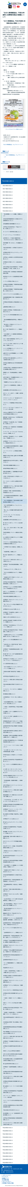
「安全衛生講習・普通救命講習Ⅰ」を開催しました (12, 781)
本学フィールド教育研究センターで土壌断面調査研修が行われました (12, 592)
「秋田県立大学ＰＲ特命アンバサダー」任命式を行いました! (12, 870)
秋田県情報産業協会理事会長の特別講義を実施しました (12, 1027)
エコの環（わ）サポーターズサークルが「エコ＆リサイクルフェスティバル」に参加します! (12, 770)
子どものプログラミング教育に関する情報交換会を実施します (12, 1123)
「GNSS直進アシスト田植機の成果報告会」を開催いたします (13, 334)
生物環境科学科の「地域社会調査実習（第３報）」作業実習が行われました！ (12, 923)
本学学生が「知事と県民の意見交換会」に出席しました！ (12, 890)
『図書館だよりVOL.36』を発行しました (12, 382)
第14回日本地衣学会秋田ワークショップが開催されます (12, 856)
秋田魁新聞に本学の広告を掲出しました (12, 390)
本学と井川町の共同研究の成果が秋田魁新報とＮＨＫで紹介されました (12, 1054)
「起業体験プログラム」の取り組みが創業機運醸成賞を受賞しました (12, 486)
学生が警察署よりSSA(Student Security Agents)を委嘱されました (12, 1032)
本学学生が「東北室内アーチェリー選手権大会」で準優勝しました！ (12, 437)
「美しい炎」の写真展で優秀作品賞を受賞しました (12, 510)
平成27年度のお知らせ (8, 1134)
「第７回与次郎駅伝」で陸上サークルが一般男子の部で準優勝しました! (12, 904)
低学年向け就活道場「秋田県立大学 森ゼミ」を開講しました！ (12, 621)
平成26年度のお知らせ (8, 1137)
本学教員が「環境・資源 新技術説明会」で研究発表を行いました (13, 491)
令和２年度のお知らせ (8, 204)
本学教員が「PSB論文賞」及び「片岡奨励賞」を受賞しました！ (12, 422)
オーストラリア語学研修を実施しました (12, 231)
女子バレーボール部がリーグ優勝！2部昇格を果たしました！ (13, 394)
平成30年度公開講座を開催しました (11, 465)
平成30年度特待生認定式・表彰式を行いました (12, 1018)
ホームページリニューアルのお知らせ (11, 235)
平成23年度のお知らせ (8, 1146)
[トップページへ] (6, 1166)
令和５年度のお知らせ (8, 195)
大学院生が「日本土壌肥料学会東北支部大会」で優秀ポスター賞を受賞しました (12, 950)
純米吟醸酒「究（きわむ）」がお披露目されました (13, 243)
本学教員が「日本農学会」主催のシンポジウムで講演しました (12, 613)
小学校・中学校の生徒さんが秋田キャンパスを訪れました (12, 477)
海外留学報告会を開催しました (10, 468)
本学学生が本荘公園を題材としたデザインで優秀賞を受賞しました (12, 358)
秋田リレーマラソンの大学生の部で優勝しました (12, 1003)
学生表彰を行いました (8, 967)
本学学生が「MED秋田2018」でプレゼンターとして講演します (13, 626)
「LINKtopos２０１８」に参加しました (12, 569)
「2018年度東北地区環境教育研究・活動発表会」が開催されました (13, 446)
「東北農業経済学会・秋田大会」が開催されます (12, 885)
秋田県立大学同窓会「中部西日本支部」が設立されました (12, 310)
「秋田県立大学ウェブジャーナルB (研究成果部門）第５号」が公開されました (12, 635)
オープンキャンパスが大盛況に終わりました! (12, 928)
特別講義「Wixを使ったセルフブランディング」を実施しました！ (13, 832)
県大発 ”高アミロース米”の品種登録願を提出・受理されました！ (12, 654)
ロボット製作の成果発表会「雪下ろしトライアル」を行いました (12, 339)
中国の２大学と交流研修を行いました (11, 617)
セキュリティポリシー (7, 1181)
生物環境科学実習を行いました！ (10, 959)
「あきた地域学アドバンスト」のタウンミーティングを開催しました (12, 667)
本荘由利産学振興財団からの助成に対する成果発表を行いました (12, 219)
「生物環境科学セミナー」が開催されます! (13, 932)
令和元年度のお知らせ (8, 208)
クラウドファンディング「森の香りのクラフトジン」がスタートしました (12, 398)
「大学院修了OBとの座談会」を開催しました (13, 547)
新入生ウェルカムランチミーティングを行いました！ (12, 822)
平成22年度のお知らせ (8, 1150)
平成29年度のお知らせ (8, 1127)
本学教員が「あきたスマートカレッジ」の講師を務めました (12, 600)
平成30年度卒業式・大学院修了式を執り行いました (12, 248)
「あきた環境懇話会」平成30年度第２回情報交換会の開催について (12, 501)
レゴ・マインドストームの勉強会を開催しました (12, 451)
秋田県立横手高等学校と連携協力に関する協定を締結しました (12, 731)
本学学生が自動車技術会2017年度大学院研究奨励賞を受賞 (13, 1106)
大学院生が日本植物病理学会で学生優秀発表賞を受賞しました (12, 1091)
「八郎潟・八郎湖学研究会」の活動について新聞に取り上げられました (12, 971)
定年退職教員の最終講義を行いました (11, 223)
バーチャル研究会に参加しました (10, 281)
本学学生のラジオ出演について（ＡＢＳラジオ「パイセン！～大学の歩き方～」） (12, 659)
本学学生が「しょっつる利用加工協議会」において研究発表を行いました (12, 587)
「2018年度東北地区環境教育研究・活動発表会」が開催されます (13, 496)
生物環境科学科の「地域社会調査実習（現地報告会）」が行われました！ (12, 880)
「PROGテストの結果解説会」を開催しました (12, 386)
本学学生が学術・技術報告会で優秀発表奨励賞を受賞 (12, 272)
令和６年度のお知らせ (8, 192)
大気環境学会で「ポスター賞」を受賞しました (12, 697)
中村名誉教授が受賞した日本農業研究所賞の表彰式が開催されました (12, 1059)
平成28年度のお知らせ (8, 1131)
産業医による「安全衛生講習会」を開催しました (12, 373)
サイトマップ (5, 1176)
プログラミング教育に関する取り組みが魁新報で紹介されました (12, 1037)
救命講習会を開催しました (9, 694)
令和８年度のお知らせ (8, 185)
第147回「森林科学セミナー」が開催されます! (12, 555)
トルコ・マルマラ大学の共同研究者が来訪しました (12, 1101)
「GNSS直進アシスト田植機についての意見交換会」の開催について (13, 866)
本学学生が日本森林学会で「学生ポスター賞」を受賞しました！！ (12, 227)
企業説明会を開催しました (9, 307)
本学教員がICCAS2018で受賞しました (11, 609)
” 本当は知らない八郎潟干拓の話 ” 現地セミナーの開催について (12, 645)
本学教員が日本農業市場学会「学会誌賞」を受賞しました (12, 827)
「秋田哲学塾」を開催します (9, 551)
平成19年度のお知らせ (8, 1159)
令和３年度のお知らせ (8, 201)
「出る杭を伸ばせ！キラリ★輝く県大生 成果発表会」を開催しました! (13, 899)
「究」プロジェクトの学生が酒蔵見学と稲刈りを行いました (12, 605)
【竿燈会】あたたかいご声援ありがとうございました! (12, 851)
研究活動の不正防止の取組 (8, 1183)
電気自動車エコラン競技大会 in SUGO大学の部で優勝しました (12, 795)
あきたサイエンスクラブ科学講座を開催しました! (12, 842)
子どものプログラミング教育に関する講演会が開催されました (12, 790)
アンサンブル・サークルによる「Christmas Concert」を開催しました (13, 432)
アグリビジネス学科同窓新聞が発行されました (12, 315)
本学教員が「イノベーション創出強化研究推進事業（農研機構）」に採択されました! (12, 918)
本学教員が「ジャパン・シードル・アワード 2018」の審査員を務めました (12, 810)
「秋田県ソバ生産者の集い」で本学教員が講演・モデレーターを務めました (12, 1013)
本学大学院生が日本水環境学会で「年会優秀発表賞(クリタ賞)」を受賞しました (12, 267)
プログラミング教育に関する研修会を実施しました (12, 680)
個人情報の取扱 (5, 1179)
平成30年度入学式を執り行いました (11, 1110)
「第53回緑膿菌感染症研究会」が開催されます (12, 320)
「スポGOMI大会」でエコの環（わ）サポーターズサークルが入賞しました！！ (13, 800)
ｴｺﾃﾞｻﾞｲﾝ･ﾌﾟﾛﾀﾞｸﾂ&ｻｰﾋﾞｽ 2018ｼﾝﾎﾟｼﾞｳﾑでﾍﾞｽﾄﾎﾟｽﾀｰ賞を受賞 (12, 408)
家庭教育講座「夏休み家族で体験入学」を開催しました (12, 837)
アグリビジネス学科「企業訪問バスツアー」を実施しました (13, 717)
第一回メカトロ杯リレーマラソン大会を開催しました (12, 523)
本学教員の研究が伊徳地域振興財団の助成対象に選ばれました (12, 1072)
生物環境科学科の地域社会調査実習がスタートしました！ (12, 955)
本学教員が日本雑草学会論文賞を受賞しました (12, 1046)
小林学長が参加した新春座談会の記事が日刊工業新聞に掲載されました (12, 368)
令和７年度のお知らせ (8, 189)
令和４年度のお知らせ (8, 198)
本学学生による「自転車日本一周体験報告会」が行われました (12, 427)
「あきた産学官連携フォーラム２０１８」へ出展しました (12, 506)
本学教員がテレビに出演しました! (11, 819)
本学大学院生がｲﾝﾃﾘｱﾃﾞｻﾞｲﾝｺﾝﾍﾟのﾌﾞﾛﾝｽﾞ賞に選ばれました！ (13, 786)
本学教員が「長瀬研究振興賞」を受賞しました (12, 1067)
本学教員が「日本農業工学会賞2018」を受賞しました (13, 1042)
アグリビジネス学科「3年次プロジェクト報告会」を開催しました (13, 344)
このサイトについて (6, 1175)
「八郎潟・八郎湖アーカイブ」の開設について (12, 998)
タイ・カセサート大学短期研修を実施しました (12, 765)
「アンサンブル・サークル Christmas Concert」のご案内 (11, 515)
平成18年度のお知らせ (8, 1162)
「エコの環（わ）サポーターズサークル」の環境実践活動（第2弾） (12, 750)
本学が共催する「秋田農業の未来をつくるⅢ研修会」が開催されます (12, 378)
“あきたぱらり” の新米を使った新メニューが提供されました (13, 560)
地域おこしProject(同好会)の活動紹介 (11, 1051)
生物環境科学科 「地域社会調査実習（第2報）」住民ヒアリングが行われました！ (12, 936)
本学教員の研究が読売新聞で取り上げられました (12, 994)
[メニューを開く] (24, 4)
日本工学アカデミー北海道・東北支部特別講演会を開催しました (12, 846)
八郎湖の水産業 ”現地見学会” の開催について (13, 672)
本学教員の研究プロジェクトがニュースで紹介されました (12, 253)
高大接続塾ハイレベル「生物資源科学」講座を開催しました (12, 1114)
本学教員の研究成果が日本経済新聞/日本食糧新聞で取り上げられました (13, 805)
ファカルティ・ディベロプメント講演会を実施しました (12, 690)
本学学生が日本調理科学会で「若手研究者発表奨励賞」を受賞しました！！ (12, 582)
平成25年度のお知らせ (8, 1140)
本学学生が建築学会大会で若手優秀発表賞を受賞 (12, 363)
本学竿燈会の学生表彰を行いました (11, 676)
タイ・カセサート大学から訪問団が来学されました (12, 482)
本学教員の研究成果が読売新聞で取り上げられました (12, 1082)
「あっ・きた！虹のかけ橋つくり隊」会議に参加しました (12, 528)
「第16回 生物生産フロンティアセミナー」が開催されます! (13, 909)
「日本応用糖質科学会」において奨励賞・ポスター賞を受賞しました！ (12, 702)
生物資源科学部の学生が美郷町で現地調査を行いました (12, 726)
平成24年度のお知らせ (8, 1143)
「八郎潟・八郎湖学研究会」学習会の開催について (12, 707)
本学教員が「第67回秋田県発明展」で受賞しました (12, 565)
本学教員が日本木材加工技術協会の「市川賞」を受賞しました (12, 1008)
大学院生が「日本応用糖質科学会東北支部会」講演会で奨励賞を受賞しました (12, 941)
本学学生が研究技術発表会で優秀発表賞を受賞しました (12, 1118)
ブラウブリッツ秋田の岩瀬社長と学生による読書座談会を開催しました (12, 542)
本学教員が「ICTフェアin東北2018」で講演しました (13, 986)
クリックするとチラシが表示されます (14, 129)
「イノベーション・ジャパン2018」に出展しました (13, 746)
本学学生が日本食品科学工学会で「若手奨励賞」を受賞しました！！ (12, 630)
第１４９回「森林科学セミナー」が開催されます (12, 330)
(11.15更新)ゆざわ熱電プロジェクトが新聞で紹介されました (12, 538)
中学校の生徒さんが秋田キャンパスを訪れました (12, 755)
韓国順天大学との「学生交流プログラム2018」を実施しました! (12, 914)
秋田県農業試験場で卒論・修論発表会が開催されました (12, 298)
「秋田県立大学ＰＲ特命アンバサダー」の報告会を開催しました (12, 578)
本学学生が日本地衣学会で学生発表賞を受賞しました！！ (12, 760)
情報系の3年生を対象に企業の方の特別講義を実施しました (13, 456)
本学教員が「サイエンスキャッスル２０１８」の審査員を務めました (12, 442)
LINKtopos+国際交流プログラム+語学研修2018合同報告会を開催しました (12, 413)
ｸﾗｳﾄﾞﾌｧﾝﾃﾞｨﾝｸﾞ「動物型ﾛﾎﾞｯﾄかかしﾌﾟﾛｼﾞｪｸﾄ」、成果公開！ (12, 1096)
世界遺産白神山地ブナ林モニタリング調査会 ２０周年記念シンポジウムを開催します (13, 722)
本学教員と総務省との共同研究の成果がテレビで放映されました (12, 976)
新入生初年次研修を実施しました (10, 1063)
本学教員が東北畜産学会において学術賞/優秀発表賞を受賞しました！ (13, 741)
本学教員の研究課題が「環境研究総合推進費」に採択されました (12, 285)
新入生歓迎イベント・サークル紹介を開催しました (12, 1086)
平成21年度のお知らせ (8, 1153)
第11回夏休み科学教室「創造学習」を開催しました (12, 814)
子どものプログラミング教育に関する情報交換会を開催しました (12, 1077)
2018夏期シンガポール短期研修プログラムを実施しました (13, 712)
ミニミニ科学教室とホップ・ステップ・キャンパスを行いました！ (12, 349)
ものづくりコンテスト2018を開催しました (13, 294)
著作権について (5, 1178)
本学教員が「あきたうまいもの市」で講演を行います (12, 894)
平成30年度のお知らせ (8, 181)
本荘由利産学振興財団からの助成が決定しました (12, 875)
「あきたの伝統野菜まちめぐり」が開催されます (12, 573)
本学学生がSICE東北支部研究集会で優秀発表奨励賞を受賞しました (12, 861)
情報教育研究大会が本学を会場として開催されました (12, 461)
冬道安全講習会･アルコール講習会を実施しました (13, 533)
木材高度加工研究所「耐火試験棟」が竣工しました (12, 1022)
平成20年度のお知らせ (8, 1156)
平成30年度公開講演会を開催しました (11, 596)
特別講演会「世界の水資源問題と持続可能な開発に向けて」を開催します (12, 736)
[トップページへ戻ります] (14, 2)
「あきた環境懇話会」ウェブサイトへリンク (13, 144)
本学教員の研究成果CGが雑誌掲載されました (13, 302)
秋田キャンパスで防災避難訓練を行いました (12, 640)
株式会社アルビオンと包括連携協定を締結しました (12, 277)
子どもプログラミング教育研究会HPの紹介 (13, 990)
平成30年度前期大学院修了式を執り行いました (12, 685)
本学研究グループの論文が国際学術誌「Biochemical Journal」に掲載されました (13, 238)
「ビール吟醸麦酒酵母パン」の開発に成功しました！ (12, 963)
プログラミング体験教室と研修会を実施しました (12, 403)
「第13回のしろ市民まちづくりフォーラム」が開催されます (12, 325)
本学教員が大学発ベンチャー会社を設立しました (12, 262)
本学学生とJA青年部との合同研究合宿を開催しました (13, 258)
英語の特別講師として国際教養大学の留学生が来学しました (12, 472)
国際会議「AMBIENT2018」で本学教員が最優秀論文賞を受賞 (13, 418)
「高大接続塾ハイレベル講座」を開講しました (12, 214)
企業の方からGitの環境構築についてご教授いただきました (13, 354)
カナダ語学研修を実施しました (10, 663)
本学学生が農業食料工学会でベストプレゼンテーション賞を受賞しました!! (12, 776)
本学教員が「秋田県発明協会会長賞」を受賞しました (12, 650)
